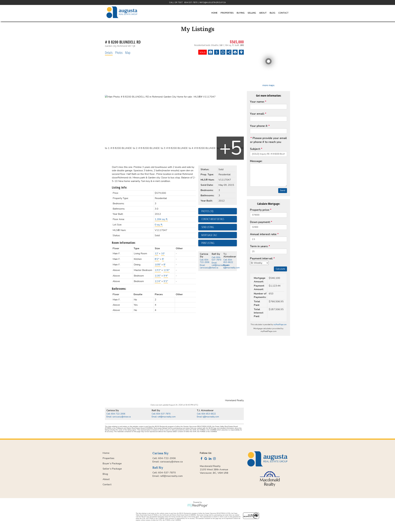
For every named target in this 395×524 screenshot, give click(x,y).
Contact (283, 12)
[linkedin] (210, 459)
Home (214, 12)
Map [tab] (127, 52)
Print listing (207, 243)
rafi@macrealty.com (171, 476)
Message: (256, 161)
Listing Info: (119, 187)
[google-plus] (206, 459)
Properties (108, 458)
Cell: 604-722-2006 (204, 261)
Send (282, 190)
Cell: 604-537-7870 (216, 258)
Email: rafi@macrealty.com (221, 264)
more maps (268, 85)
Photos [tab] (119, 52)
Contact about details (212, 219)
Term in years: (259, 246)
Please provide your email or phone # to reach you (268, 140)
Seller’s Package (112, 468)
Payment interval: (261, 258)
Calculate (280, 268)
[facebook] (202, 459)
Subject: (255, 149)
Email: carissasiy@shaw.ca (209, 266)
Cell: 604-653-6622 (228, 261)
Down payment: (260, 222)
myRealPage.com (280, 324)
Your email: (257, 114)
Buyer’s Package (112, 463)
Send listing (207, 227)
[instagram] (215, 459)
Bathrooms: (119, 289)
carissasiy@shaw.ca (171, 461)
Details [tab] (109, 52)
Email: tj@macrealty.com (231, 266)
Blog (272, 12)
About (106, 479)
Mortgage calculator (219, 235)
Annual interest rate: (263, 234)
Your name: (257, 102)
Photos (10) (207, 211)
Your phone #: (259, 126)
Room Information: (124, 243)
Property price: (260, 210)
